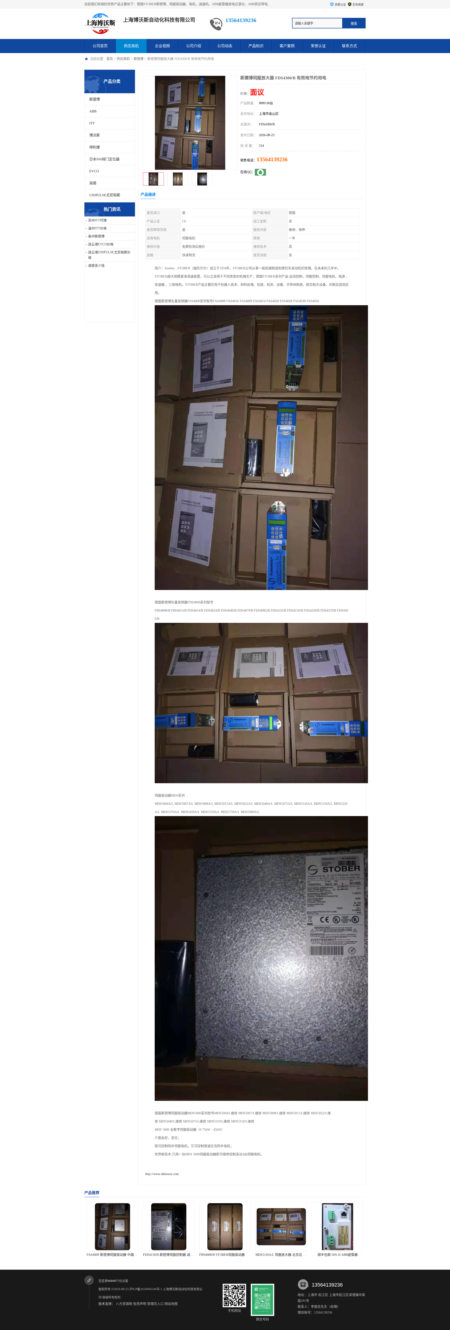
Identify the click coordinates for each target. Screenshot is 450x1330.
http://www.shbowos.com (162, 1174)
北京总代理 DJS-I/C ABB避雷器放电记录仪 (342, 1255)
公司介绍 (193, 46)
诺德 (92, 183)
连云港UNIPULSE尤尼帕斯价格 (109, 255)
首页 (109, 59)
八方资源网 (124, 1304)
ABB (93, 111)
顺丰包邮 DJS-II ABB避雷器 (281, 1255)
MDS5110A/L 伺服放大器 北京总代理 (225, 1255)
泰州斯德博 (96, 236)
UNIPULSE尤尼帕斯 (104, 195)
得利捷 (94, 147)
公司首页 (100, 46)
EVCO (94, 171)
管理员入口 (155, 1304)
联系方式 (349, 46)
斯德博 (138, 59)
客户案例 (287, 46)
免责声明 (139, 1304)
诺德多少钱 (96, 265)
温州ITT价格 (97, 228)
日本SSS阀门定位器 (104, 159)
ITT (92, 123)
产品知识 (255, 46)
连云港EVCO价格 (100, 244)
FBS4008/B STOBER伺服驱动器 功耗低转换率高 (177, 1255)
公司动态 (224, 46)
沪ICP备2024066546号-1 (145, 1289)
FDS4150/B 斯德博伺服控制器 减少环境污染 (118, 1255)
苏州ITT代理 (97, 220)
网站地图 (171, 1304)
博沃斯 (94, 135)
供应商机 (131, 46)
